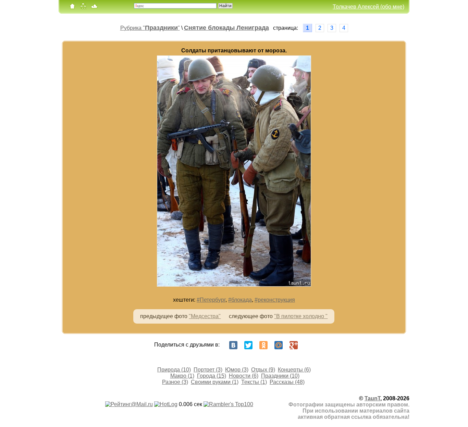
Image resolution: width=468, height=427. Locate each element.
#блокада (240, 300)
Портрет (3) (208, 370)
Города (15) (211, 376)
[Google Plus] (294, 345)
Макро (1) (182, 376)
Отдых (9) (263, 370)
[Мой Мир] (278, 345)
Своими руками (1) (214, 382)
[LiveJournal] (309, 345)
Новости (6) (243, 376)
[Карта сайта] (83, 8)
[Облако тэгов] (94, 8)
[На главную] (72, 8)
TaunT (372, 398)
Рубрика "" (150, 28)
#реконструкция (275, 300)
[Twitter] (248, 345)
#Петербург (211, 300)
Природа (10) (174, 370)
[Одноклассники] (263, 345)
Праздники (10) (280, 376)
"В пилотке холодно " (301, 316)
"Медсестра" (205, 316)
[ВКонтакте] (233, 345)
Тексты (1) (254, 382)
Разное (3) (175, 382)
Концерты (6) (294, 370)
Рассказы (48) (287, 382)
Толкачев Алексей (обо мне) (368, 7)
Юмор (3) (236, 370)
